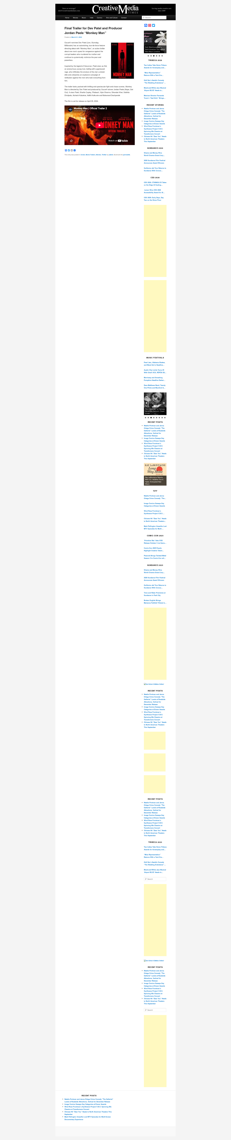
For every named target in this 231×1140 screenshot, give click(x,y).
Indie (91, 17)
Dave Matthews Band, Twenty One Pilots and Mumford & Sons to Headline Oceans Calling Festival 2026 (154, 386)
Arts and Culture (111, 17)
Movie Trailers (90, 155)
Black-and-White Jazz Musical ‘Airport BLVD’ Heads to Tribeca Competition (155, 89)
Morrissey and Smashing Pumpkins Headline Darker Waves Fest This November (154, 378)
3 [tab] (153, 55)
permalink (126, 155)
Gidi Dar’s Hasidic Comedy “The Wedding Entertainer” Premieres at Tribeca (154, 81)
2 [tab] (151, 55)
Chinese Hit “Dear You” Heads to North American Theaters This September (155, 139)
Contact (124, 17)
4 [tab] (156, 55)
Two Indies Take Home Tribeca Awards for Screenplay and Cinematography (155, 66)
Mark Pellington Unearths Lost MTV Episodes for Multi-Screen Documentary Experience (155, 527)
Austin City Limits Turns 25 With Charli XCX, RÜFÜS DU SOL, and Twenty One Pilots (154, 371)
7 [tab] (162, 417)
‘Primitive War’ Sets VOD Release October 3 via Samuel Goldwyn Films (155, 541)
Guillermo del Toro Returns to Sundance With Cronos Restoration (155, 169)
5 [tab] (159, 55)
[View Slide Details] (155, 42)
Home (67, 17)
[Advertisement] (155, 241)
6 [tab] (162, 55)
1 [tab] (148, 55)
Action (83, 155)
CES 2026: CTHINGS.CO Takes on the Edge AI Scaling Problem (155, 183)
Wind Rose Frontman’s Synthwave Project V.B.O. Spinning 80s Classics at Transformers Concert (153, 512)
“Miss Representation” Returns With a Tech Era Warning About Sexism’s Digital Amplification (153, 73)
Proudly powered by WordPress (115, 1132)
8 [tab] (165, 417)
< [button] (147, 41)
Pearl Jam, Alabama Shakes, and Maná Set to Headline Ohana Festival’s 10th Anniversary (154, 363)
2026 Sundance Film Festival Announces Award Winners (154, 161)
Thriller (104, 155)
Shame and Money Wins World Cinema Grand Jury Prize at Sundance (153, 154)
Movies (75, 17)
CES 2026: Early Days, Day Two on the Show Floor (154, 198)
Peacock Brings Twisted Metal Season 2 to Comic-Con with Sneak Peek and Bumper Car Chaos (155, 556)
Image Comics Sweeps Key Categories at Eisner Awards (154, 504)
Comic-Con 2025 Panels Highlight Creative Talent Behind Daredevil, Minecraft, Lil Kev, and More (154, 549)
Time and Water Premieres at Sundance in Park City (154, 594)
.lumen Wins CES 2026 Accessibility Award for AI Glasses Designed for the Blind (153, 191)
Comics (99, 17)
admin (111, 155)
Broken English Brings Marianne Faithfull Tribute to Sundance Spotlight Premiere (155, 601)
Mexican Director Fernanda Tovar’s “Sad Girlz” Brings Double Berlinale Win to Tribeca (154, 96)
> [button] (163, 41)
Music (84, 17)
